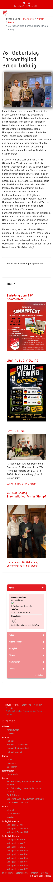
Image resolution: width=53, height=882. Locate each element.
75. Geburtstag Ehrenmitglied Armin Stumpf (26, 494)
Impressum (7, 873)
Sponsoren (12, 767)
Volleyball (13, 648)
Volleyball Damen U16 (17, 828)
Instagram (11, 763)
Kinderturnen (14, 662)
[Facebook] (24, 2)
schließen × (39, 675)
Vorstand (11, 817)
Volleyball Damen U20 (18, 832)
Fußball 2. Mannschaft (18, 748)
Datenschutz (22, 873)
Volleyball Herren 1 (16, 839)
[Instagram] (29, 2)
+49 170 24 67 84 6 (20, 612)
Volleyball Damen (15, 825)
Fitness (12, 655)
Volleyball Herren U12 (17, 850)
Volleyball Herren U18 (17, 865)
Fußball (12, 635)
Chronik (10, 810)
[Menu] (49, 13)
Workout (11, 733)
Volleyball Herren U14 (17, 854)
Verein (11, 588)
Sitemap (44, 873)
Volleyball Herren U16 (17, 862)
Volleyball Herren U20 (17, 869)
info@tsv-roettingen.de (27, 6)
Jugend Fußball (15, 642)
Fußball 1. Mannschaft (17, 744)
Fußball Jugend (14, 752)
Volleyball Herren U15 (17, 858)
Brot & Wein (16, 431)
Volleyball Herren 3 (16, 847)
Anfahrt (34, 873)
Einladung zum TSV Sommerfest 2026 (20, 297)
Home (10, 759)
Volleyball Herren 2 (16, 843)
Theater (12, 669)
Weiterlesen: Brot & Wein (21, 483)
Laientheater (13, 774)
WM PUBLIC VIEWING (22, 360)
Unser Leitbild (13, 813)
